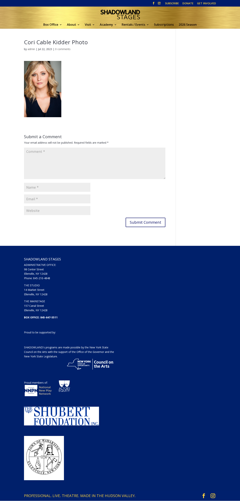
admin (31, 49)
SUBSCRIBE (172, 3)
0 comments (62, 49)
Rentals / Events (133, 25)
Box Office (50, 25)
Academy (106, 25)
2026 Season (188, 25)
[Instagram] (159, 4)
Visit (88, 25)
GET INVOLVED (206, 3)
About (71, 25)
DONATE (188, 3)
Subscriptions (164, 25)
